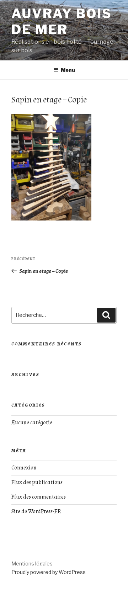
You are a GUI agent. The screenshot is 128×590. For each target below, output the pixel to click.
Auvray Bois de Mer (61, 21)
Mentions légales (32, 563)
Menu (68, 70)
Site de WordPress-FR (36, 511)
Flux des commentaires (38, 497)
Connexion (24, 468)
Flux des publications (37, 482)
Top (122, 584)
